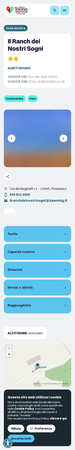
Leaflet (36, 383)
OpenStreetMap (50, 383)
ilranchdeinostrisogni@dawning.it (38, 200)
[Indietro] (11, 138)
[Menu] (64, 10)
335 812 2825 (20, 194)
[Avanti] (63, 138)
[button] (37, 365)
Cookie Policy (24, 408)
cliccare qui (58, 418)
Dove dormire (15, 28)
